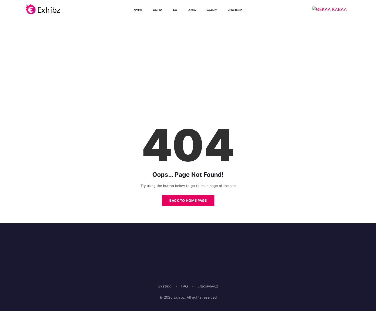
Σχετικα (157, 9)
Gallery (211, 9)
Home (172, 88)
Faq (175, 9)
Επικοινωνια (235, 9)
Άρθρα (192, 9)
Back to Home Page (188, 200)
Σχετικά (164, 286)
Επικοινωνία (208, 286)
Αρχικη (138, 9)
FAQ (184, 286)
